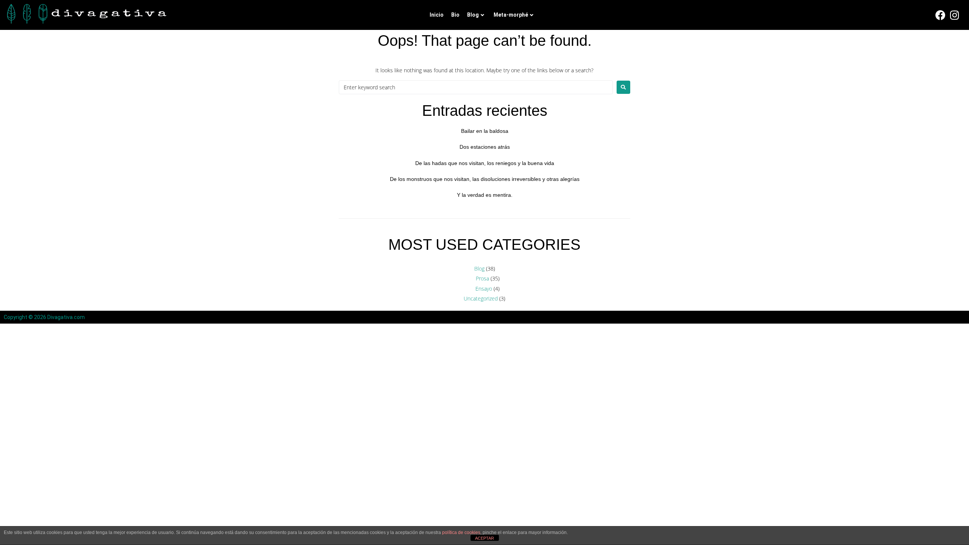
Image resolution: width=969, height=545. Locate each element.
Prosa (482, 278)
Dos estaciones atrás (485, 147)
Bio (455, 15)
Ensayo (483, 288)
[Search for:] (476, 87)
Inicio (437, 15)
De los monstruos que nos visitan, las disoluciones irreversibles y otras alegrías (485, 179)
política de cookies (461, 532)
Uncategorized (481, 298)
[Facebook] (940, 15)
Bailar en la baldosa (484, 131)
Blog (473, 15)
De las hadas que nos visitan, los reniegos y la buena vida (484, 163)
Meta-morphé (511, 15)
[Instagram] (955, 15)
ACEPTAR (484, 538)
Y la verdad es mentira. (485, 195)
